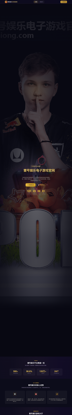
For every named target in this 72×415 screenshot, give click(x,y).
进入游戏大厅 (64, 1)
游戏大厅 (41, 1)
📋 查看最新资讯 (41, 184)
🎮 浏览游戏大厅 (30, 184)
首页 (36, 1)
